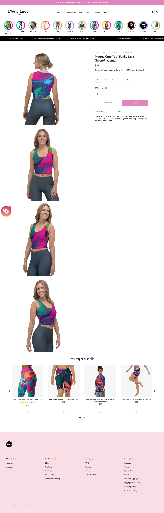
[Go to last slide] (9, 391)
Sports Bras (128, 471)
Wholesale (49, 471)
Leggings (127, 463)
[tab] (80, 417)
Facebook (9, 467)
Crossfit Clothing (130, 490)
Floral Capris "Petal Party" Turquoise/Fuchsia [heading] (27, 399)
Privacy (87, 471)
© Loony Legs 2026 (12, 505)
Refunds (88, 467)
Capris (126, 467)
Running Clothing (130, 486)
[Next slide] (154, 391)
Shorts (126, 475)
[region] (82, 391)
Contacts (48, 467)
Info (119, 111)
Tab (110, 111)
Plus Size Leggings (131, 479)
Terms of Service (91, 475)
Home (97, 52)
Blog (47, 463)
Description (99, 111)
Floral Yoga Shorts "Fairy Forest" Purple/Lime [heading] (136, 399)
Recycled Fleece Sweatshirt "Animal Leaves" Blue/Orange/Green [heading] (100, 400)
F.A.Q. (87, 463)
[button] (102, 88)
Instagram (9, 463)
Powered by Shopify (81, 505)
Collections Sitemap (52, 479)
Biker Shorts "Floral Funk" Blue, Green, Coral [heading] (63, 399)
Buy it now (135, 103)
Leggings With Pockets (132, 483)
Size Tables (49, 475)
